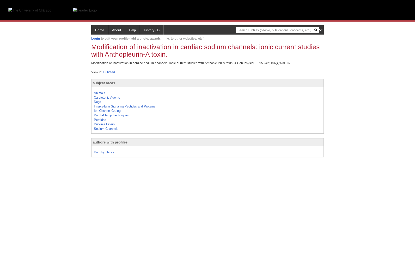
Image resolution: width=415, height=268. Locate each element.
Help (132, 30)
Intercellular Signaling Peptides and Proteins (124, 106)
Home (99, 30)
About (116, 30)
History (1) (152, 30)
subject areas (104, 83)
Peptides (100, 120)
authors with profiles (110, 142)
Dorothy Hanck (104, 152)
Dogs (97, 102)
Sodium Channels (106, 129)
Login (95, 38)
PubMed (109, 72)
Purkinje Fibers (104, 124)
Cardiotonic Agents (107, 97)
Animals (99, 93)
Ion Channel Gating (107, 111)
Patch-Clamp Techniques (111, 115)
